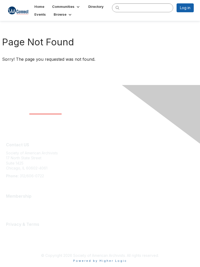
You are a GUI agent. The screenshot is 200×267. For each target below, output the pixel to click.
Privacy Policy (18, 242)
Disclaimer (14, 237)
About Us (14, 232)
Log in (185, 7)
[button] (66, 6)
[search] (117, 7)
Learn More (16, 204)
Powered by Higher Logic (100, 261)
